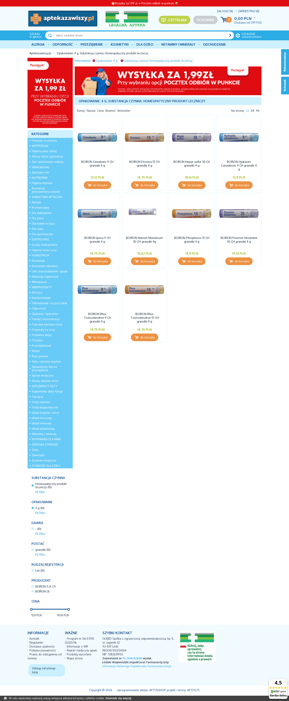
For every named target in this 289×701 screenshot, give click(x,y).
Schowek (205, 20)
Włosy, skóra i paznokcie (47, 156)
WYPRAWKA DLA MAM (46, 439)
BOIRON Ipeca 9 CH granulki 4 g (97, 239)
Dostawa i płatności (42, 646)
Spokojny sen (40, 172)
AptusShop (157, 690)
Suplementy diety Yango (47, 391)
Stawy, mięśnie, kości (45, 380)
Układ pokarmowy (43, 428)
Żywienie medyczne (44, 460)
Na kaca (37, 292)
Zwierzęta (38, 455)
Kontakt (34, 638)
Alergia (38, 44)
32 (247, 110)
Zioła (35, 449)
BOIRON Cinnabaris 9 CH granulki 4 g (97, 163)
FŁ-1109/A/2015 (132, 658)
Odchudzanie (214, 44)
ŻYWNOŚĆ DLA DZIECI (46, 465)
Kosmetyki (120, 44)
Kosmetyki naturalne (45, 266)
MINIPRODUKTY (42, 287)
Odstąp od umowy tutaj (43, 670)
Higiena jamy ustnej (44, 151)
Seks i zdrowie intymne (46, 361)
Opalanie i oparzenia (45, 313)
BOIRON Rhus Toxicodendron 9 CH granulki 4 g (97, 317)
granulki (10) (43, 549)
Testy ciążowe (41, 402)
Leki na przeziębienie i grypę (49, 271)
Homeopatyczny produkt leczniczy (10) (51, 485)
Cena (100, 110)
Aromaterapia (40, 207)
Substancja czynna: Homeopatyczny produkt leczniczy (158, 60)
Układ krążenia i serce (45, 412)
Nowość (110, 110)
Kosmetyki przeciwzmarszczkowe (46, 190)
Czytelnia (177, 20)
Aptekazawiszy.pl (40, 53)
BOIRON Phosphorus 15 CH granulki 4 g (191, 239)
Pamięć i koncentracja (46, 319)
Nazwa (91, 110)
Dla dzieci (144, 44)
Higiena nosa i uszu (44, 250)
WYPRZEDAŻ (40, 145)
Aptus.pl (193, 690)
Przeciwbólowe (41, 345)
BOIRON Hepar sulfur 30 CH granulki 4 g (191, 163)
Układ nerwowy (41, 423)
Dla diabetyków (42, 213)
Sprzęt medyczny (42, 375)
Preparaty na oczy (43, 329)
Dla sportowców (42, 234)
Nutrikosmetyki (41, 297)
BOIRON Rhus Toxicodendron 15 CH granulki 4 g (145, 317)
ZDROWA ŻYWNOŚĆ (45, 444)
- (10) (38, 529)
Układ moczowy (42, 418)
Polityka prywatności (42, 650)
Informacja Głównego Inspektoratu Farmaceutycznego (137, 666)
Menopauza (39, 282)
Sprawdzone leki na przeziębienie (44, 368)
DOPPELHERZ (40, 239)
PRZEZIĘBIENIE (92, 44)
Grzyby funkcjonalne (45, 244)
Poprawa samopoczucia (47, 324)
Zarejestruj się (249, 11)
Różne (36, 351)
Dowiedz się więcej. (119, 698)
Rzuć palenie (40, 356)
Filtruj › (40, 492)
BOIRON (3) (42, 591)
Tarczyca (37, 396)
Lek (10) (40, 570)
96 (258, 110)
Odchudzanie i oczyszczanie (49, 303)
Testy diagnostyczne (45, 407)
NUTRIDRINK (40, 177)
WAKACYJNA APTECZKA (47, 197)
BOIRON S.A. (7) (45, 586)
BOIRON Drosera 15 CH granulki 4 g (144, 163)
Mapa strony (75, 658)
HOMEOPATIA (40, 255)
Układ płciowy (40, 167)
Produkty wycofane (79, 654)
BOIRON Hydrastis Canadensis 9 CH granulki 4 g (239, 165)
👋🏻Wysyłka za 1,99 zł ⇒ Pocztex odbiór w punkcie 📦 (144, 3)
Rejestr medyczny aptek (82, 650)
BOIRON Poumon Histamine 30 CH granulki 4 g (239, 239)
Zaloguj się (225, 11)
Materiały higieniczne (45, 276)
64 (252, 110)
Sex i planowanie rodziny (48, 161)
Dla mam (37, 228)
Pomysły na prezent (44, 140)
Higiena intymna (42, 183)
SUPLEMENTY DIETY (44, 386)
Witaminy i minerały (178, 44)
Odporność (62, 44)
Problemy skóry (42, 335)
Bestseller (124, 110)
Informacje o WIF (77, 646)
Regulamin (36, 642)
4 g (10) (39, 508)
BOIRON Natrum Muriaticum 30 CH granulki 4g (144, 239)
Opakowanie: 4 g (106, 60)
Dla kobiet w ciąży (43, 223)
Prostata (37, 340)
